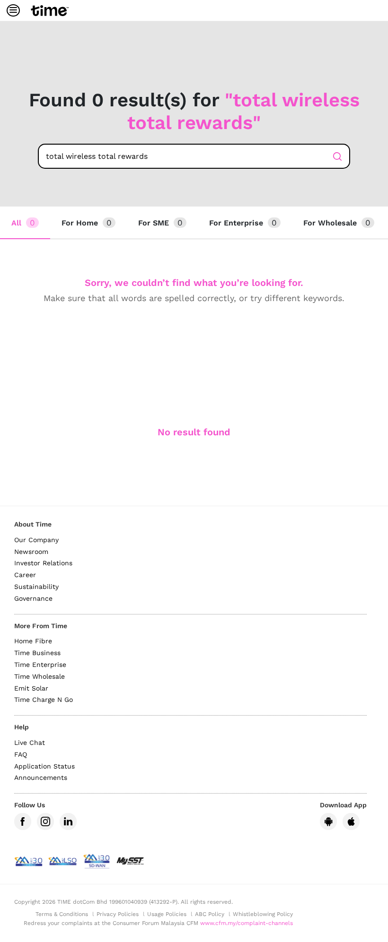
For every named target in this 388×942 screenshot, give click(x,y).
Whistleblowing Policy (263, 914)
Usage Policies (166, 914)
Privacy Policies (118, 914)
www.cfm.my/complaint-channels (246, 923)
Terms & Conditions (61, 914)
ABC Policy (209, 914)
